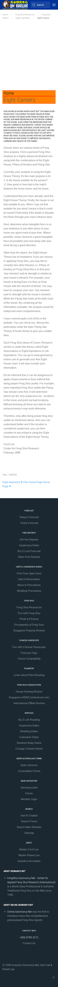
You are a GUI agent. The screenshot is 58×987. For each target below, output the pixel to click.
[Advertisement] (29, 55)
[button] (54, 5)
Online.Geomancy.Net (19, 911)
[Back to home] (15, 5)
